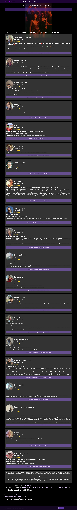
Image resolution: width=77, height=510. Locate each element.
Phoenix (43, 487)
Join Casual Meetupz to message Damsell (38, 332)
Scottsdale (52, 487)
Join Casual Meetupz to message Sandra (38, 290)
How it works (25, 1)
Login (43, 1)
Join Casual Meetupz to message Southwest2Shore (38, 53)
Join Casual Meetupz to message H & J (38, 138)
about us (15, 500)
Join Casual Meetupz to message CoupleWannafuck (38, 352)
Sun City (47, 487)
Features (31, 1)
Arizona (30, 485)
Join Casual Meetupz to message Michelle (38, 247)
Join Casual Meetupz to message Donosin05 (38, 269)
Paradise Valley (38, 487)
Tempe (66, 487)
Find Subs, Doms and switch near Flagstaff (13, 492)
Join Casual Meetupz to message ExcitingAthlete (38, 75)
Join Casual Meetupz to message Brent (38, 445)
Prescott (24, 487)
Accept (61, 508)
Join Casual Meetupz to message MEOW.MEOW (38, 466)
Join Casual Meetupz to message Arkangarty (38, 222)
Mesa (63, 487)
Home (17, 1)
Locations (39, 1)
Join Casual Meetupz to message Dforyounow (38, 97)
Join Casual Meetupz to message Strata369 (38, 310)
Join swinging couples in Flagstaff (12, 494)
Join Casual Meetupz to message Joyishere (38, 200)
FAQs (35, 1)
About (21, 1)
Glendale (29, 487)
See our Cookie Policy (34, 508)
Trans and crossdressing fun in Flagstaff (13, 496)
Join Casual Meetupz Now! (38, 9)
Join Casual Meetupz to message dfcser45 (38, 155)
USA (24, 485)
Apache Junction (58, 487)
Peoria (32, 487)
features (30, 500)
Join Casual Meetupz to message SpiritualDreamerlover (38, 425)
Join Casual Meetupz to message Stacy (38, 117)
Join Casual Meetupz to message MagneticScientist (38, 377)
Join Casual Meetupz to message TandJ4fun (38, 173)
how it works (21, 500)
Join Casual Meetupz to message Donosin (38, 399)
